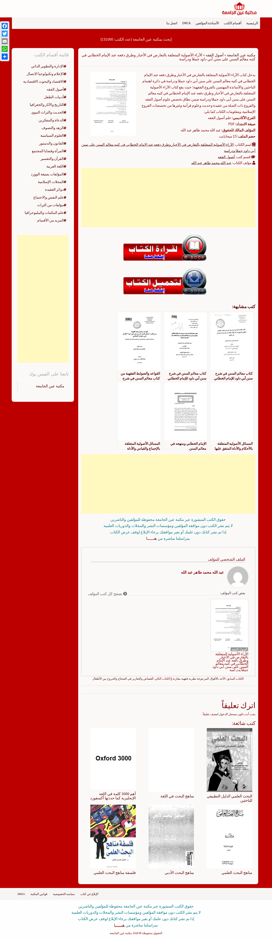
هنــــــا (151, 538)
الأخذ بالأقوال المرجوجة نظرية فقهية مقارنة (199, 678)
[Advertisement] (168, 197)
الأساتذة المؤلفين (207, 23)
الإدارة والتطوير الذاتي (47, 66)
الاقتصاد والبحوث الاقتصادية (43, 81)
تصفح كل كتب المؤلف (105, 593)
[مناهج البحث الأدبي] (171, 836)
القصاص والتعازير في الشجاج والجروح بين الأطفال (122, 678)
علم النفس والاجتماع (48, 197)
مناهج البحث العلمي (236, 872)
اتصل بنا (171, 23)
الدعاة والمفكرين (51, 120)
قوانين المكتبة (38, 894)
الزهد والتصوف (52, 127)
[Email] (4, 41)
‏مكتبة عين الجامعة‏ (50, 386)
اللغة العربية (55, 166)
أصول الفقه (215, 55)
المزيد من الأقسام (50, 220)
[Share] (4, 56)
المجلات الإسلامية (51, 181)
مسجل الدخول (228, 714)
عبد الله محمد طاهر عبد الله (211, 163)
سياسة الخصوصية (64, 894)
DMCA (186, 23)
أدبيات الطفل (54, 97)
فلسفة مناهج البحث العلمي (115, 872)
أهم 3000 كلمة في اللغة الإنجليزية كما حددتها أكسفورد (113, 795)
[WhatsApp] (4, 49)
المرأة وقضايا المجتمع (48, 151)
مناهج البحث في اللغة (177, 796)
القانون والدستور (51, 143)
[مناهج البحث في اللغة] (171, 760)
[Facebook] (4, 26)
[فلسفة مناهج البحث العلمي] (113, 836)
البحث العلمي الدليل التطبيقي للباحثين (229, 798)
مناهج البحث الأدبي (179, 872)
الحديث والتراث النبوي (47, 112)
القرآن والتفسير (52, 158)
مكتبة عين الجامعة (241, 55)
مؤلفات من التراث (50, 205)
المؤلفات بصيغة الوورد (47, 174)
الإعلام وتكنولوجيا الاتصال (45, 73)
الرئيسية (252, 23)
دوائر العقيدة (54, 189)
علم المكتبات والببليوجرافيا (44, 212)
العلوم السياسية (52, 135)
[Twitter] (4, 33)
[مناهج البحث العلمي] (229, 836)
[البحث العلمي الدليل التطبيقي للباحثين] (229, 760)
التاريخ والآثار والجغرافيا (47, 104)
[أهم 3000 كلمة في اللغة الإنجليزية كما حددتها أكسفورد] (113, 758)
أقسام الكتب (232, 23)
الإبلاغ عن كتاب (89, 894)
